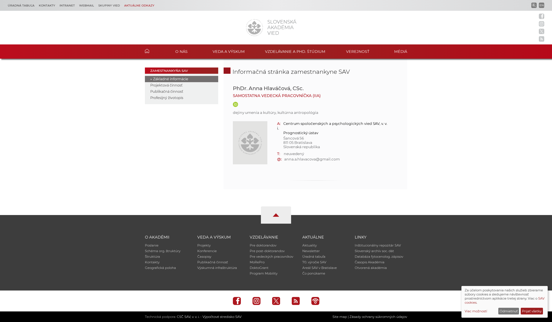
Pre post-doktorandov (267, 251)
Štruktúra (152, 256)
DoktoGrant (259, 268)
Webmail (86, 5)
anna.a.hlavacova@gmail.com (312, 159)
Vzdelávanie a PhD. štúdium (295, 51)
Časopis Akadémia (369, 262)
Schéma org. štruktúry (162, 251)
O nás (181, 51)
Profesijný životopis (166, 98)
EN (541, 5)
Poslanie (151, 245)
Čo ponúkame (313, 273)
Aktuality (309, 245)
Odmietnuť (509, 311)
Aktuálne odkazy (139, 5)
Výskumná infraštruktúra (217, 268)
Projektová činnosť (166, 85)
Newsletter (311, 251)
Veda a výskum (229, 51)
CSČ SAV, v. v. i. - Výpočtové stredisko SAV (209, 317)
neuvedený (294, 154)
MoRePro (257, 262)
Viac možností (476, 311)
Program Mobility (264, 273)
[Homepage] (254, 27)
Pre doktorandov (263, 245)
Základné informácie (170, 79)
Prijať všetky (532, 311)
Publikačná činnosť (166, 92)
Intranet (67, 5)
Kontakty (47, 5)
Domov (153, 50)
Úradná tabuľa (21, 5)
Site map (339, 317)
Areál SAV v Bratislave (319, 268)
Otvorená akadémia (371, 268)
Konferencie (207, 251)
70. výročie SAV (314, 262)
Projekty (204, 245)
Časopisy (204, 256)
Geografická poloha (160, 268)
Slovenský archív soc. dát (374, 251)
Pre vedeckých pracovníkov (271, 256)
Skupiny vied (109, 5)
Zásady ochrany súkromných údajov (378, 317)
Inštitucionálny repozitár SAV (378, 245)
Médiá (400, 51)
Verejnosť (357, 51)
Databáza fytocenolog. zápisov (379, 256)
